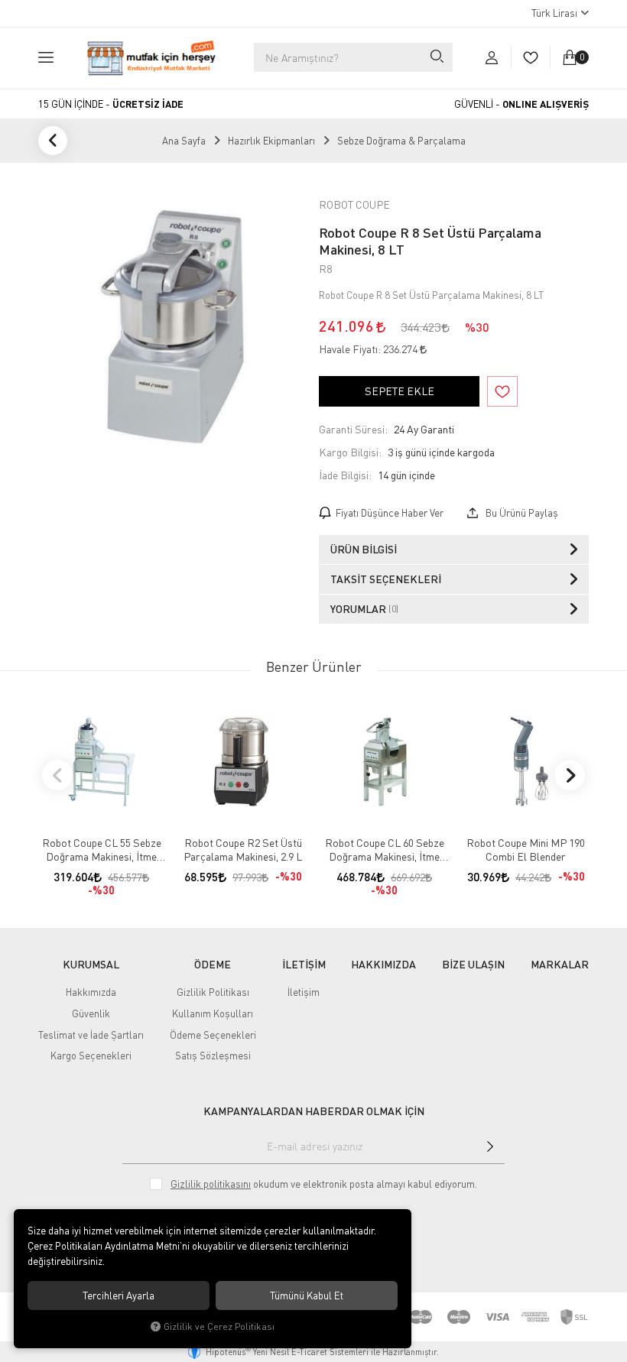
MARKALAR (560, 964)
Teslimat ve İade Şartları (91, 1035)
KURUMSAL (91, 964)
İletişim (304, 992)
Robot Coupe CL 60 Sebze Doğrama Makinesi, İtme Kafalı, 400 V (384, 850)
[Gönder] (490, 1146)
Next (569, 775)
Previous (57, 775)
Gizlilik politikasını (211, 1184)
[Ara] (436, 57)
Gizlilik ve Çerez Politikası (219, 1326)
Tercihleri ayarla (118, 1295)
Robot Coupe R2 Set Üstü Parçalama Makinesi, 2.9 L (243, 849)
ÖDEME (212, 964)
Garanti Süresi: (353, 429)
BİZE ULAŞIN (473, 964)
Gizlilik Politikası (213, 992)
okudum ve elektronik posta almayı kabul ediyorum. (324, 1184)
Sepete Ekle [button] (399, 390)
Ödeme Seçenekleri (213, 1035)
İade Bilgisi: (345, 475)
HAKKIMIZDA (383, 964)
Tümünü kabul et (306, 1295)
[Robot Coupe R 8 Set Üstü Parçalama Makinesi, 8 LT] (173, 328)
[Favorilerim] (530, 57)
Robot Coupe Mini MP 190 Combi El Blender (525, 849)
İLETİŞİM (304, 964)
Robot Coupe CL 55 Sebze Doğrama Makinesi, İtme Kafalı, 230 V (101, 850)
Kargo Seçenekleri (91, 1055)
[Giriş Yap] (492, 57)
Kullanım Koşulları (212, 1013)
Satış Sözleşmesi (213, 1055)
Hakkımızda (91, 992)
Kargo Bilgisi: (350, 452)
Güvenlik (91, 1013)
